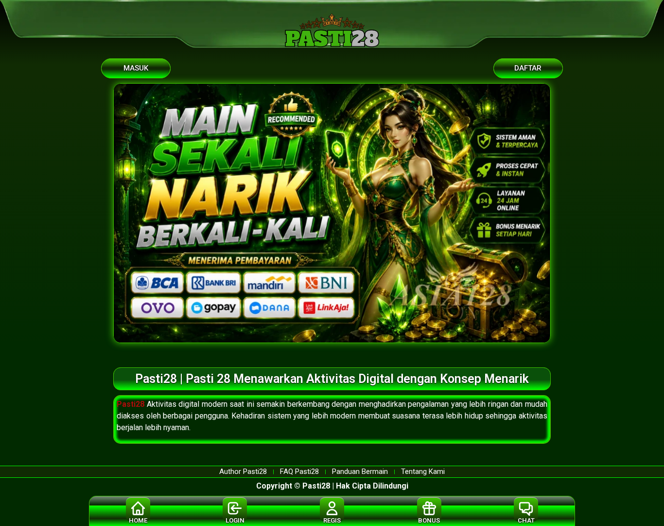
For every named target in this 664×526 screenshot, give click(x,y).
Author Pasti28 (243, 471)
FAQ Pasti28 (299, 471)
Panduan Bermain (360, 471)
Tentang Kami (423, 471)
